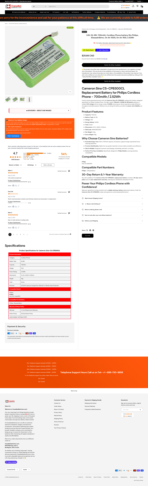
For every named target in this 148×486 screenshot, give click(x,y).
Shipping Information (90, 403)
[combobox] (70, 6)
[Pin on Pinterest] (93, 230)
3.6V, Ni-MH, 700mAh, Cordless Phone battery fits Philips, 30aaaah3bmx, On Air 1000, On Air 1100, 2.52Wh (18, 23)
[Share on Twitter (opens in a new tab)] (16, 185)
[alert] (39, 110)
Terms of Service (58, 422)
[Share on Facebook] (90, 230)
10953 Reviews (17, 159)
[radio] (39, 153)
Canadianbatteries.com (13, 477)
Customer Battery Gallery (116, 1)
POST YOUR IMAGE (13, 136)
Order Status (57, 406)
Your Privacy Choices (60, 428)
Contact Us (57, 403)
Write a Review (48, 165)
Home (6, 23)
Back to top (74, 391)
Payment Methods (90, 406)
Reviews (56, 425)
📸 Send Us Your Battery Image (16, 120)
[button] (137, 6)
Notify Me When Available (112, 65)
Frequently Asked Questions (93, 409)
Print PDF (87, 235)
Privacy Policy (58, 412)
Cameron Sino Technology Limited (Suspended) (94, 29)
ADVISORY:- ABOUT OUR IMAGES (39, 110)
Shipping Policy (58, 418)
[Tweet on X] (87, 230)
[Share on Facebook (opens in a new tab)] (13, 185)
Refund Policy (58, 415)
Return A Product (59, 409)
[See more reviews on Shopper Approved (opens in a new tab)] (18, 185)
